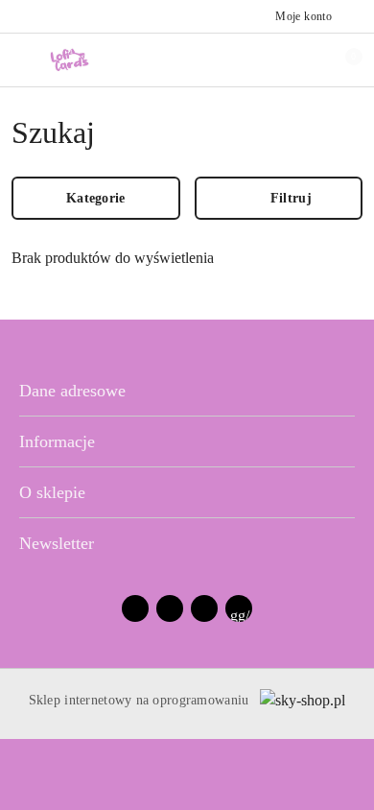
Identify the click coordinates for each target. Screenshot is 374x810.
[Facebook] (135, 608)
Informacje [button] (57, 441)
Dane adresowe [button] (72, 390)
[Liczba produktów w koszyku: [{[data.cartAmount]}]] (340, 59)
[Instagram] (169, 608)
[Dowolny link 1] (238, 608)
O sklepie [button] (52, 492)
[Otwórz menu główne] (23, 59)
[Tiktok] (204, 608)
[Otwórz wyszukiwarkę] (259, 59)
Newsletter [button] (56, 543)
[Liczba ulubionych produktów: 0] (300, 59)
